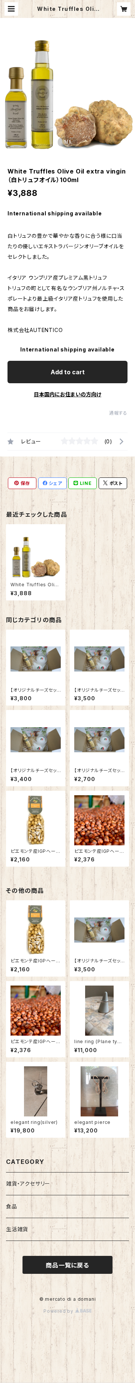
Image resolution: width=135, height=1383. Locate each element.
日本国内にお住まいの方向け (67, 394)
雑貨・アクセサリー (28, 1183)
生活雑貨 (17, 1229)
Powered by (59, 1311)
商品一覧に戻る (67, 1265)
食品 (11, 1206)
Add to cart (68, 372)
